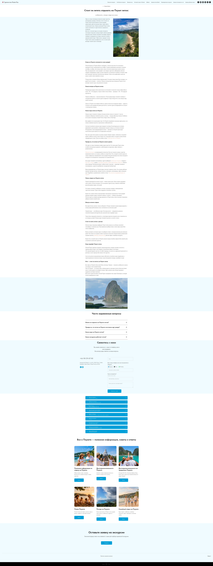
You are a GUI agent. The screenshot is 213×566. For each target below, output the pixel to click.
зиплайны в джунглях (117, 162)
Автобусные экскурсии (121, 2)
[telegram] (198, 2)
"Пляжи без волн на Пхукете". (114, 138)
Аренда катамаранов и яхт (178, 2)
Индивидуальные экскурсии (166, 2)
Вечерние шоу (130, 2)
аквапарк (96, 235)
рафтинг (110, 162)
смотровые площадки (103, 162)
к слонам (92, 162)
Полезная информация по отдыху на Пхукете (83, 469)
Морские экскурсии (111, 2)
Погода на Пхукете (103, 509)
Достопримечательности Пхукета (105, 469)
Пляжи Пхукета (79, 509)
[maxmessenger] (207, 2)
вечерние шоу (102, 235)
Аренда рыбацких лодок (190, 2)
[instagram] (203, 2)
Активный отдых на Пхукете (139, 2)
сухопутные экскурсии (116, 160)
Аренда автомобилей (155, 2)
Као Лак (87, 162)
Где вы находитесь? (112, 374)
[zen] (205, 2)
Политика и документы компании (106, 556)
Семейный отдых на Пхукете (128, 509)
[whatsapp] (200, 2)
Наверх (209, 556)
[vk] (210, 2)
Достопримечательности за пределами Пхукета (128, 469)
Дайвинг (148, 2)
